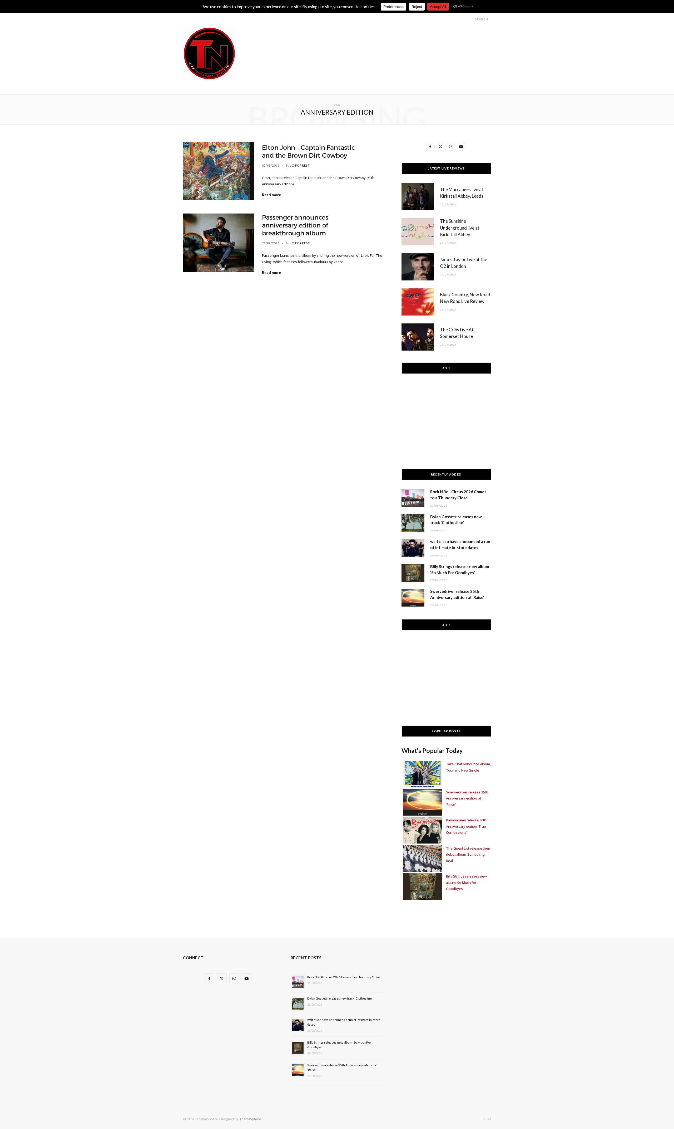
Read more (271, 194)
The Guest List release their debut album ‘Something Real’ (468, 854)
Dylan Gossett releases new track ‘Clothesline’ (339, 998)
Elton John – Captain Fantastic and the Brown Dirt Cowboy (308, 151)
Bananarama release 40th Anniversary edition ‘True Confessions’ (466, 826)
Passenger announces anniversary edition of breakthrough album (295, 225)
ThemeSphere (250, 1119)
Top (488, 1119)
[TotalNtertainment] (209, 53)
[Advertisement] (395, 39)
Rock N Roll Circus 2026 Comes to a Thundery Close (343, 977)
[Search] (470, 19)
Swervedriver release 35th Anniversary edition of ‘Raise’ (467, 798)
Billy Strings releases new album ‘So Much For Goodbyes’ (466, 882)
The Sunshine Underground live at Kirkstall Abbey (459, 228)
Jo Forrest (300, 165)
